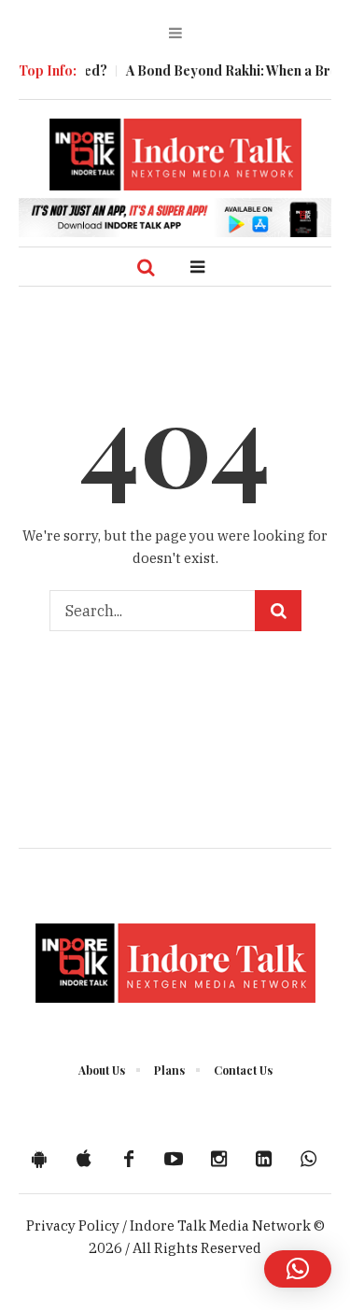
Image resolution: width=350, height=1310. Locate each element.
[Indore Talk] (175, 154)
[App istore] (84, 1159)
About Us (101, 1070)
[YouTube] (174, 1159)
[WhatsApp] (308, 1159)
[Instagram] (218, 1159)
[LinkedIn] (263, 1159)
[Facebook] (129, 1159)
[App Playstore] (39, 1159)
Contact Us (243, 1070)
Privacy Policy (72, 1225)
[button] (297, 1269)
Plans (169, 1070)
